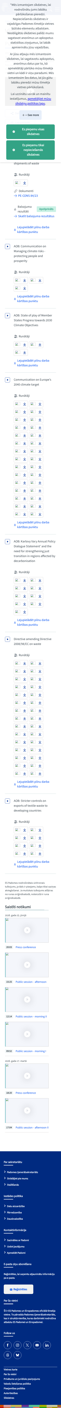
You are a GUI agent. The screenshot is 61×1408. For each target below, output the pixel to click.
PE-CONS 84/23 (28, 196)
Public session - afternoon (31, 982)
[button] (17, 183)
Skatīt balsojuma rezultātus (36, 216)
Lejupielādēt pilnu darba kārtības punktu (33, 229)
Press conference (26, 947)
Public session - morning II (31, 1017)
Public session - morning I (31, 1051)
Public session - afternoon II (32, 1128)
